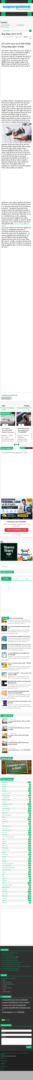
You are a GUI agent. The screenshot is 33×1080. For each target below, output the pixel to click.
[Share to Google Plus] (13, 420)
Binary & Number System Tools (10, 953)
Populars (6, 578)
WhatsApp (4, 880)
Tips (3, 874)
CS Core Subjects (7, 988)
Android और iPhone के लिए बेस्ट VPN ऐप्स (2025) (19, 636)
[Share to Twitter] (11, 420)
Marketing (4, 841)
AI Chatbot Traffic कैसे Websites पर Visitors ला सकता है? (15, 1002)
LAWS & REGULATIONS (8, 837)
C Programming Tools (8, 955)
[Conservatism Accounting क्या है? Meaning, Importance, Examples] (7, 419)
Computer (4, 802)
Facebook (2, 398)
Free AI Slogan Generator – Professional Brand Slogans (17, 966)
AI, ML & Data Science (8, 984)
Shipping (4, 861)
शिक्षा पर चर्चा (4, 896)
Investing (4, 834)
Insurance (4, 832)
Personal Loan (5, 850)
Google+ (8, 398)
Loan (3, 839)
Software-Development (8, 863)
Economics (5, 813)
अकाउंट (3, 883)
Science (4, 856)
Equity (3, 817)
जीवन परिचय (4, 889)
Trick (3, 876)
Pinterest (10, 398)
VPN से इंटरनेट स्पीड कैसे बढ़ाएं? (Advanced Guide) (19, 644)
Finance (4, 819)
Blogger (23, 448)
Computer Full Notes (7, 804)
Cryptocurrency (6, 808)
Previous (1, 419)
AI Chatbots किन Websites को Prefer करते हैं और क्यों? (15, 1000)
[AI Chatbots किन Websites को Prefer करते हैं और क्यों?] (4, 721)
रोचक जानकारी (5, 894)
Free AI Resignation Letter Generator (12, 962)
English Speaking (6, 815)
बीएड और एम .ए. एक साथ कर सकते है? (15, 618)
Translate (6, 27)
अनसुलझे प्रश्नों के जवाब (7, 885)
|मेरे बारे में (2, 1058)
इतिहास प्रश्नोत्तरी (5, 887)
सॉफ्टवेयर (4, 900)
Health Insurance (6, 826)
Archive (16, 579)
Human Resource (6, 830)
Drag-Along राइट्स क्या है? (11, 33)
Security (4, 858)
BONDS (4, 786)
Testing (4, 872)
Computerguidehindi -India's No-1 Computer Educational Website (15, 1053)
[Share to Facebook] (8, 420)
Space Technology (6, 865)
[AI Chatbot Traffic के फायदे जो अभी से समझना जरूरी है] (4, 735)
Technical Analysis (6, 869)
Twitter (5, 398)
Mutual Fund (5, 845)
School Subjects (7, 991)
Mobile (4, 843)
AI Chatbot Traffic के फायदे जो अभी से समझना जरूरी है (14, 1005)
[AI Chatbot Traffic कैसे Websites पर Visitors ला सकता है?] (4, 728)
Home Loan (5, 828)
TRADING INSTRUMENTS (8, 867)
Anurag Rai (4, 566)
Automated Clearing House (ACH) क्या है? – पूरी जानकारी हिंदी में (24, 430)
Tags (26, 579)
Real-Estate (5, 854)
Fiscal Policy (5, 821)
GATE (4, 989)
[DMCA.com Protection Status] (6, 1020)
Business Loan (6, 795)
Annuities (4, 784)
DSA (4, 980)
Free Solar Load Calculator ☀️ (10, 956)
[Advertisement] (16, 83)
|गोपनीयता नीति (4, 1061)
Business (4, 791)
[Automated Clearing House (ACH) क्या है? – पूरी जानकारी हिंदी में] (23, 419)
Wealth (4, 878)
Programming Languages (9, 978)
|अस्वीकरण (3, 1063)
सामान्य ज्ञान (4, 898)
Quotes (4, 852)
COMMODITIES (6, 797)
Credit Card (5, 806)
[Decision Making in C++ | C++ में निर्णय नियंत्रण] (4, 750)
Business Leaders (6, 793)
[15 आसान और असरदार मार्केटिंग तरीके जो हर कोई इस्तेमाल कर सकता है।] (4, 743)
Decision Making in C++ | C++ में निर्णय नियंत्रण (19, 750)
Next (30, 419)
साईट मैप (2, 1069)
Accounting (6, 30)
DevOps (5, 986)
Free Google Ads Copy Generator (11, 968)
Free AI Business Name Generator (11, 964)
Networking (5, 848)
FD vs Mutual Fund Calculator (10, 958)
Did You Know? (6, 810)
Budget (4, 788)
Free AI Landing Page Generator (11, 970)
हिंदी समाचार (4, 902)
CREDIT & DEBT (6, 799)
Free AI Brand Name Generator (10, 960)
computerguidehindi (9, 36)
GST (3, 823)
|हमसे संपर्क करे (4, 1066)
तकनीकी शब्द (4, 891)
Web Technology (7, 982)
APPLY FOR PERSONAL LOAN (16, 530)
